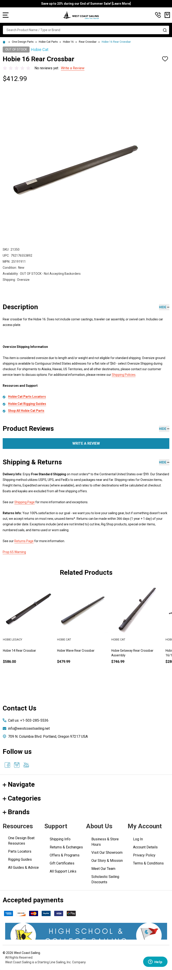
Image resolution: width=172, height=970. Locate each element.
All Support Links (63, 871)
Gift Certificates (62, 863)
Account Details (145, 847)
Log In (138, 839)
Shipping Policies (123, 374)
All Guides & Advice (23, 867)
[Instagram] (17, 765)
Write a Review (72, 68)
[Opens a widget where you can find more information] (155, 962)
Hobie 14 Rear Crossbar (19, 650)
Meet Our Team (103, 868)
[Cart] (167, 15)
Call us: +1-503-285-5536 (28, 720)
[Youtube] (26, 765)
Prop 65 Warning (14, 552)
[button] (86, 931)
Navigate (21, 784)
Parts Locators (19, 851)
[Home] (5, 41)
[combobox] (86, 29)
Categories (24, 798)
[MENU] (6, 15)
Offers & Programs (65, 855)
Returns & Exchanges (66, 847)
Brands (19, 812)
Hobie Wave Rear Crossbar (76, 650)
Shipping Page (24, 502)
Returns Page (24, 541)
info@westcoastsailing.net (29, 728)
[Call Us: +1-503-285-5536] (158, 15)
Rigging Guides (20, 859)
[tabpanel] (28, 631)
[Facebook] (7, 765)
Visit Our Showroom (107, 852)
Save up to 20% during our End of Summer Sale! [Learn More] (86, 3)
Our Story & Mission (107, 860)
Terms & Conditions (148, 863)
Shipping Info (60, 839)
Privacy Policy (144, 855)
